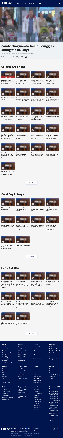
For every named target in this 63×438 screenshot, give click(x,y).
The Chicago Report (54, 351)
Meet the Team (37, 399)
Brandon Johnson (53, 357)
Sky (3, 380)
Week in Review (6, 391)
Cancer (51, 369)
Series (4, 387)
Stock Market (37, 382)
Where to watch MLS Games (54, 419)
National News (6, 349)
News (4, 345)
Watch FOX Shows (22, 378)
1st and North (5, 389)
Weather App (21, 356)
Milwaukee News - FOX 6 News (22, 390)
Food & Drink (21, 375)
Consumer (36, 371)
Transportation (37, 347)
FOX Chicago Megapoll (5, 359)
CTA (34, 351)
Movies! (20, 376)
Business (35, 369)
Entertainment (23, 366)
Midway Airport (37, 357)
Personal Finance (38, 376)
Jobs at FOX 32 (37, 401)
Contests (35, 397)
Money (35, 366)
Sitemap (35, 409)
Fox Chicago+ (21, 373)
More (39, 3)
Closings (20, 352)
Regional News (23, 387)
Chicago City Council (54, 359)
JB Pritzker (52, 355)
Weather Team (22, 354)
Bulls (3, 373)
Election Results (53, 349)
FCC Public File (37, 405)
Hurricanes (20, 358)
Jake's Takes (21, 369)
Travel (35, 349)
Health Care (52, 376)
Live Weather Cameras (21, 347)
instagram (54, 429)
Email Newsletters (38, 393)
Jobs (34, 375)
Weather (21, 345)
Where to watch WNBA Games (53, 416)
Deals (35, 373)
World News (5, 351)
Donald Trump (53, 353)
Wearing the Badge (7, 393)
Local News (5, 347)
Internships (36, 403)
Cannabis (51, 373)
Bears (3, 369)
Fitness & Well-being (54, 375)
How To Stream (37, 389)
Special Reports (6, 357)
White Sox (4, 376)
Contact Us (36, 395)
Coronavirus (52, 371)
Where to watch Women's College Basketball (53, 412)
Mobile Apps (36, 391)
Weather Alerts (22, 350)
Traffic (35, 345)
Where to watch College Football (53, 393)
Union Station (37, 359)
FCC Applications (37, 407)
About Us (36, 387)
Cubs (3, 375)
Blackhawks (5, 371)
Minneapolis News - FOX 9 (23, 396)
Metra (35, 353)
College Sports (6, 382)
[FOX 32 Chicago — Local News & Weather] (7, 4)
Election (51, 347)
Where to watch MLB (55, 396)
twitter (57, 429)
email (60, 429)
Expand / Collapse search (60, 3)
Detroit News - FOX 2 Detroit (23, 393)
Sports (4, 366)
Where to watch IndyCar (53, 402)
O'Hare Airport (37, 355)
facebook (51, 429)
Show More (31, 182)
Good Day (4, 355)
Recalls (51, 378)
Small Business (37, 380)
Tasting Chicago (6, 395)
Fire (3, 378)
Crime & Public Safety (7, 353)
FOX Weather (21, 360)
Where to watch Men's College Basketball (53, 407)
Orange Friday (5, 399)
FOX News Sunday (7, 362)
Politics (52, 345)
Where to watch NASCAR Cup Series (54, 399)
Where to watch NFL (54, 391)
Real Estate (36, 378)
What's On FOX (22, 371)
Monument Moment (7, 397)
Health (51, 366)
